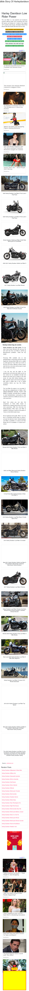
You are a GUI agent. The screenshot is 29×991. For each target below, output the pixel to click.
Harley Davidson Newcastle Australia (11, 776)
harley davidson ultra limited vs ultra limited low (14, 34)
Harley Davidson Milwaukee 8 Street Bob (12, 770)
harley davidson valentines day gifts (14, 32)
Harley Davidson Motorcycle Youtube (11, 791)
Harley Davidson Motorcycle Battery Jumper (12, 811)
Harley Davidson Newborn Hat (9, 826)
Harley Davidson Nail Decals (9, 782)
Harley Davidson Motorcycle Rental (10, 817)
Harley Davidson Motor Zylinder (9, 785)
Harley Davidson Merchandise (9, 794)
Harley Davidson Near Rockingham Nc (11, 803)
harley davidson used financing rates (14, 29)
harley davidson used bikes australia (14, 46)
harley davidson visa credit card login (14, 43)
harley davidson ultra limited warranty (14, 41)
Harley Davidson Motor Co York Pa (10, 814)
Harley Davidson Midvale (8, 788)
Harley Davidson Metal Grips (9, 800)
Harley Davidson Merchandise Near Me (11, 809)
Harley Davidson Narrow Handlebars (11, 823)
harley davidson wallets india (14, 39)
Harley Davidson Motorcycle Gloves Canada (12, 820)
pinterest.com (10, 763)
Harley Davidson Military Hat (9, 773)
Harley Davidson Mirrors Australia (10, 779)
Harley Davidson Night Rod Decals (10, 806)
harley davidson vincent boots (14, 36)
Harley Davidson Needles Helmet (10, 797)
